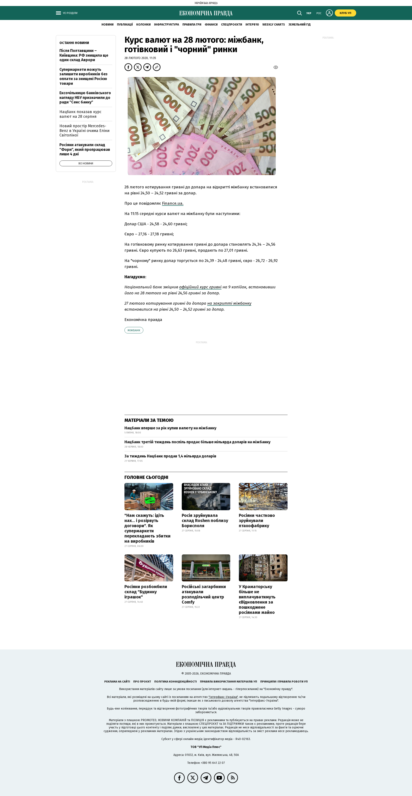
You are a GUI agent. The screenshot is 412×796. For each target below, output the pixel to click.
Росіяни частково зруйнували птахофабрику (257, 520)
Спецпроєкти (231, 24)
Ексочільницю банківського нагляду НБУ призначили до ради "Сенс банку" (85, 97)
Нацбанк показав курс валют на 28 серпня (80, 114)
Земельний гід (299, 24)
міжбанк (134, 330)
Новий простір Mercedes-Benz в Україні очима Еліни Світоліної (84, 131)
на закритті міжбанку (229, 303)
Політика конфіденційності (175, 681)
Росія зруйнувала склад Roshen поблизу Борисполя (205, 520)
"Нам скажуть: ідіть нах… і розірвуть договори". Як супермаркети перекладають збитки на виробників (147, 528)
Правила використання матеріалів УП (228, 681)
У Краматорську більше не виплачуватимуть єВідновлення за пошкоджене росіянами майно (257, 599)
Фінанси (211, 24)
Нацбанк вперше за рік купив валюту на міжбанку (170, 428)
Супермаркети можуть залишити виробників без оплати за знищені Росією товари (83, 76)
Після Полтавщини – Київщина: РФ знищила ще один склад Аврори (83, 55)
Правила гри (191, 24)
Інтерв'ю (252, 24)
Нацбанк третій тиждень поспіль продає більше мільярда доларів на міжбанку (197, 442)
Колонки (143, 24)
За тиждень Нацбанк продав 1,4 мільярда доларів (170, 456)
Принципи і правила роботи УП (284, 681)
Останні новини (74, 43)
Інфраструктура (166, 24)
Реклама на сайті (117, 681)
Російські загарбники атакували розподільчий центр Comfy (204, 594)
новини (107, 24)
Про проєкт (142, 681)
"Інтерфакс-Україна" (223, 697)
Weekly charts (273, 24)
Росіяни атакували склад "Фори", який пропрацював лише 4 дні (84, 149)
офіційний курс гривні (200, 287)
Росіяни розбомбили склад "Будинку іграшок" (145, 591)
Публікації (125, 24)
